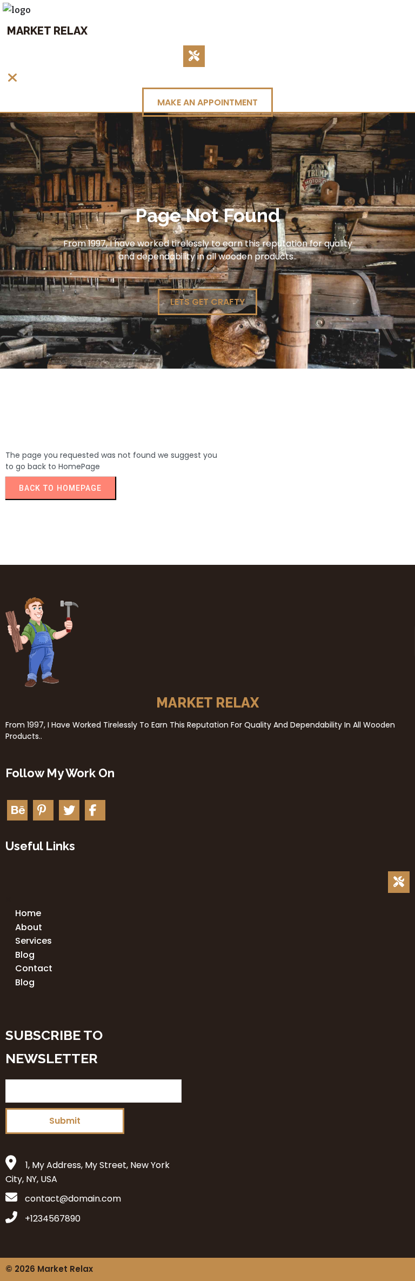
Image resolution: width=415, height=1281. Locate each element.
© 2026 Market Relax (49, 1269)
